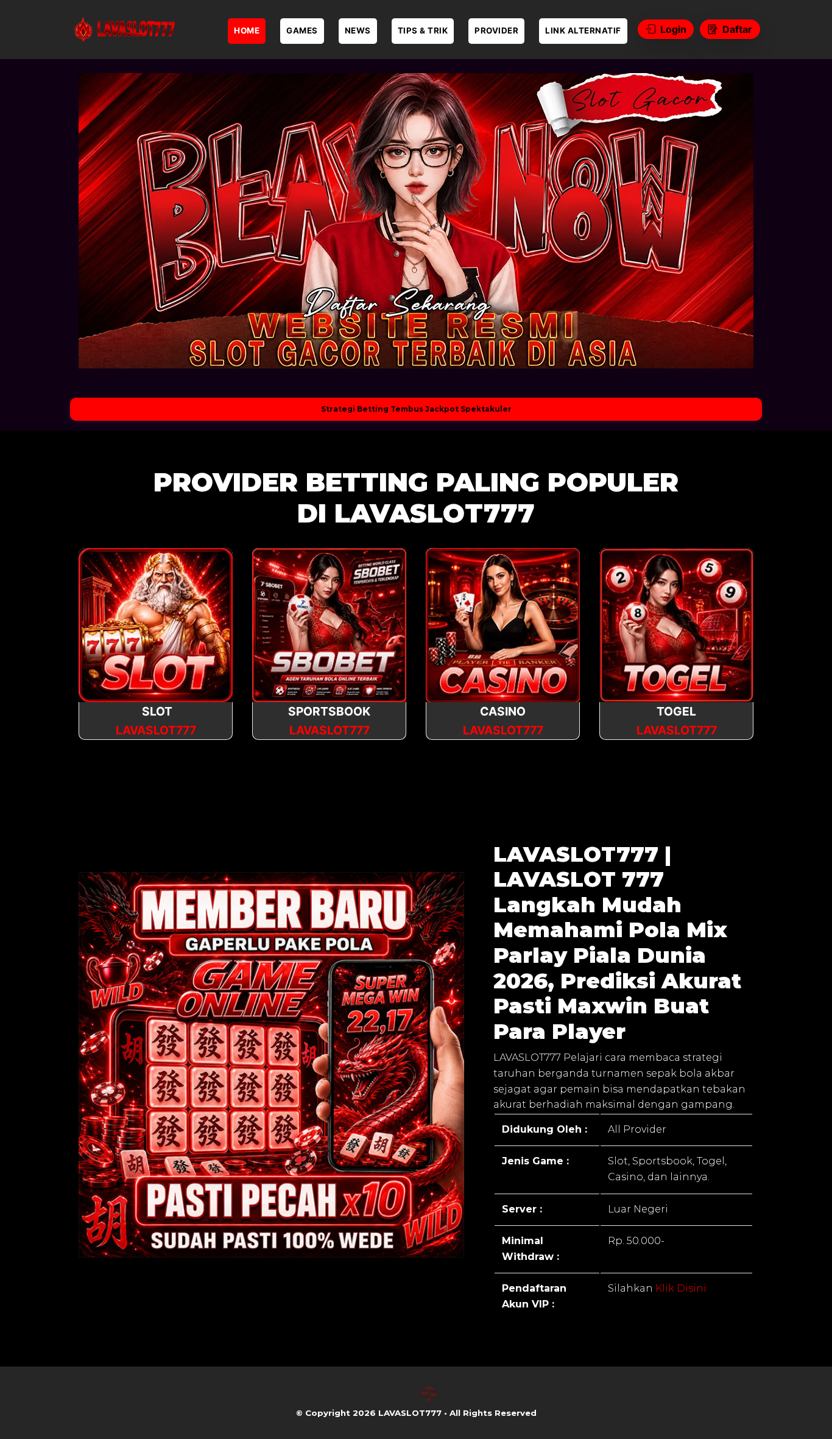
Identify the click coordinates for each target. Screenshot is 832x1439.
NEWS (358, 30)
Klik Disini (680, 1288)
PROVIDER (496, 30)
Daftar (737, 29)
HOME (246, 30)
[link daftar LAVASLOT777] (123, 29)
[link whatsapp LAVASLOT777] (403, 1398)
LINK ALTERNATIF (583, 30)
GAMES (302, 30)
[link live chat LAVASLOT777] (429, 1398)
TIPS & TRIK (423, 30)
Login (673, 29)
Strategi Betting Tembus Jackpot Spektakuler (416, 408)
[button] (106, 220)
